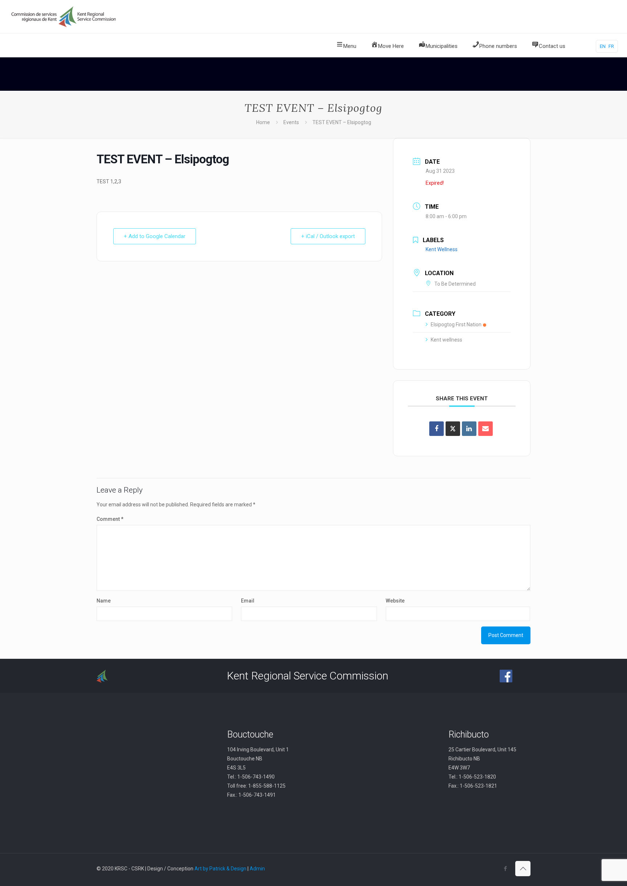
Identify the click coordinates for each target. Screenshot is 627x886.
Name (104, 601)
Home (263, 122)
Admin (257, 868)
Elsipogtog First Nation (456, 324)
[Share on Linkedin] (469, 428)
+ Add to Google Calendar (154, 236)
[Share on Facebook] (436, 428)
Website (395, 601)
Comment (110, 519)
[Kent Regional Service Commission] (64, 16)
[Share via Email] (485, 428)
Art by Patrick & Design (220, 868)
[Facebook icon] (505, 868)
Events (291, 122)
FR (611, 46)
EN (603, 46)
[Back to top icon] (522, 868)
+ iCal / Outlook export (328, 236)
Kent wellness (446, 340)
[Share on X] (453, 428)
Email (247, 601)
